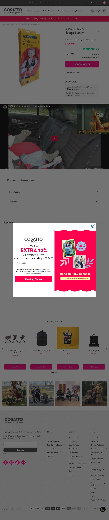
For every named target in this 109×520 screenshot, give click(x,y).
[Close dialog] (93, 226)
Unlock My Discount (33, 279)
